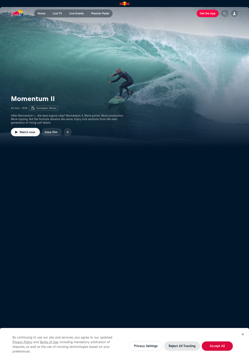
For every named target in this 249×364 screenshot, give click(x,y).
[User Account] (234, 13)
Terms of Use (48, 342)
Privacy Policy (22, 342)
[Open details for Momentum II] (124, 77)
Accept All (217, 346)
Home (41, 13)
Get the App (208, 13)
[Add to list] (68, 132)
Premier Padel (100, 13)
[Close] (243, 334)
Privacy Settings (146, 346)
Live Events (76, 13)
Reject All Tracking (182, 346)
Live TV (57, 13)
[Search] (224, 13)
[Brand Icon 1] (124, 3)
